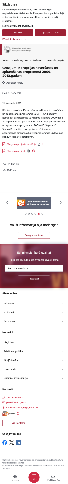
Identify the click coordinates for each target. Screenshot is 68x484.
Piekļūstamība (11, 360)
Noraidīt (18, 32)
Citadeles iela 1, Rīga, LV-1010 (22, 407)
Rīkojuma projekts (16, 151)
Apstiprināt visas (50, 32)
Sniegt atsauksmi (34, 235)
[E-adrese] (8, 413)
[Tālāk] (60, 202)
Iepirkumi (9, 312)
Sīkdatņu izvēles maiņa (16, 377)
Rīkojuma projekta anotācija (21, 144)
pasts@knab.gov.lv (16, 402)
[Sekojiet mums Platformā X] (11, 442)
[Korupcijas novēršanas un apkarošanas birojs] (32, 53)
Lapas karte (10, 369)
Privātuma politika (13, 351)
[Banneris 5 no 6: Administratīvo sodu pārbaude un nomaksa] (34, 202)
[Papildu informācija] (44, 144)
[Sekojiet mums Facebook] (4, 442)
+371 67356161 (14, 397)
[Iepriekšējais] (7, 202)
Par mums (9, 321)
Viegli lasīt (9, 342)
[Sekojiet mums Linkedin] (18, 442)
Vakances (9, 303)
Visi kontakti (18, 422)
